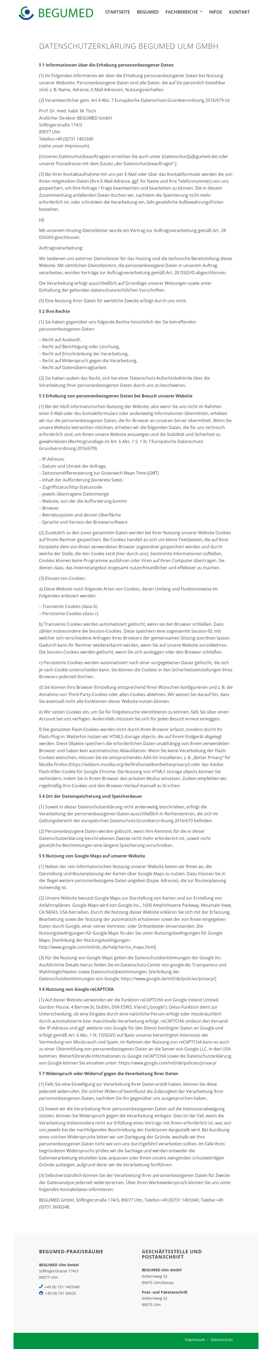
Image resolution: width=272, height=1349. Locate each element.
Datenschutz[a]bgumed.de (189, 156)
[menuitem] (117, 12)
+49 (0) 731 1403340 (62, 1286)
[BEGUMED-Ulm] (56, 12)
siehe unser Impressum (64, 146)
